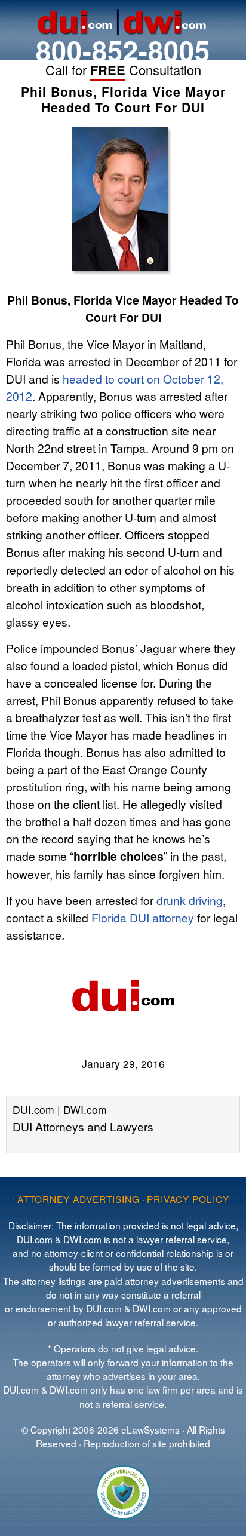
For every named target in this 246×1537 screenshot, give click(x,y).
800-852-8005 (123, 49)
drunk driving (189, 900)
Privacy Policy (188, 1198)
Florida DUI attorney (142, 917)
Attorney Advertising (78, 1198)
